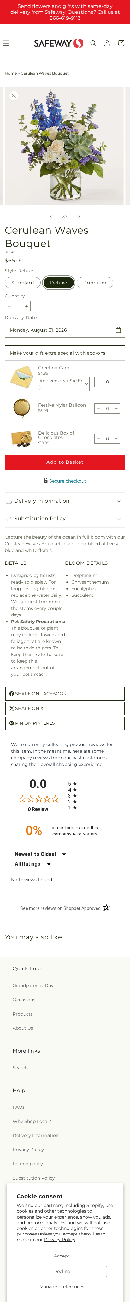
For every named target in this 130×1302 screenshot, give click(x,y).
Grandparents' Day (33, 985)
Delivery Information (36, 1135)
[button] (93, 43)
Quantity (15, 296)
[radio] (93, 784)
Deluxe (58, 282)
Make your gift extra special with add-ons (57, 353)
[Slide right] (79, 217)
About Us (23, 1028)
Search (20, 1067)
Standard (22, 282)
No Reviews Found (31, 880)
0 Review (46, 809)
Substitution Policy (34, 1178)
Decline (61, 1271)
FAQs (19, 1107)
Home (11, 73)
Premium (95, 282)
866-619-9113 (65, 18)
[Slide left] (51, 217)
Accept (61, 1256)
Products (23, 1014)
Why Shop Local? (32, 1121)
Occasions (24, 999)
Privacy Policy (59, 1239)
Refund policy (28, 1163)
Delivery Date (21, 317)
